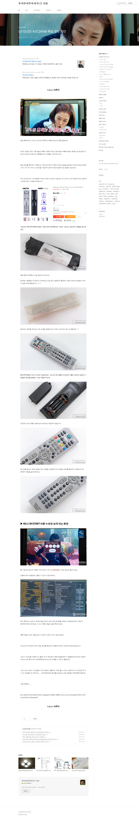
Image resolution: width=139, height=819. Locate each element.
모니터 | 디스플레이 (104, 81)
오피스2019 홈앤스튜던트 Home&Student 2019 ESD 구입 (39, 739)
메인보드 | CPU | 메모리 (105, 69)
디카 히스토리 (102, 144)
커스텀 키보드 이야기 (105, 89)
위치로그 (48, 10)
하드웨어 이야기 (103, 57)
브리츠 (108, 194)
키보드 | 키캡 (103, 59)
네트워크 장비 (103, 91)
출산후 (101, 138)
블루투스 (109, 203)
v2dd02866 (110, 196)
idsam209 (101, 184)
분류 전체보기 (102, 53)
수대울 (104, 196)
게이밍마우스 (116, 191)
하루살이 (102, 127)
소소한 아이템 (26, 729)
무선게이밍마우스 (109, 201)
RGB (100, 194)
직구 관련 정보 (102, 112)
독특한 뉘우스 (102, 121)
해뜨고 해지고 (102, 124)
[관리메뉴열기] (135, 3)
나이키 (101, 106)
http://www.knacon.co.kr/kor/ (31, 72)
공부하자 (101, 97)
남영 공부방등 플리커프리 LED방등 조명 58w (35, 732)
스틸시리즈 (117, 201)
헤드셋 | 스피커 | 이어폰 (105, 67)
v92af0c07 (109, 191)
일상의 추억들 (103, 129)
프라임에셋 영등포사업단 (32, 61)
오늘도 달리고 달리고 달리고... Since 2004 (33, 787)
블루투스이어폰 (116, 186)
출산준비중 (102, 135)
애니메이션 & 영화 (103, 141)
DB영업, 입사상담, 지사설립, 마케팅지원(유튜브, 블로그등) (42, 64)
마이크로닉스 (105, 189)
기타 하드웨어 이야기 (105, 86)
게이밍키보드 (107, 199)
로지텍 (100, 196)
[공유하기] (26, 719)
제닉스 (103, 194)
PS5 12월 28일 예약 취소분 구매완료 (33, 737)
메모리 (101, 76)
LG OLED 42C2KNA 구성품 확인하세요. (34, 734)
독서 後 (101, 150)
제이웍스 (101, 199)
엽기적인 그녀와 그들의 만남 (106, 147)
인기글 (106, 169)
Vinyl (101, 103)
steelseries (111, 184)
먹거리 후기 (102, 115)
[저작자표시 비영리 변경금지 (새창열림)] (41, 719)
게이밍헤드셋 (102, 191)
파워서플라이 (103, 72)
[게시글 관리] (28, 719)
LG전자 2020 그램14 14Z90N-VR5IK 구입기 (35, 741)
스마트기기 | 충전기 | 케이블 (106, 64)
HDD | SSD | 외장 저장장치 (106, 79)
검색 (114, 3)
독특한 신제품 (102, 94)
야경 (116, 196)
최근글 (100, 169)
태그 (26, 10)
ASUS (113, 203)
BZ (106, 184)
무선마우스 (101, 201)
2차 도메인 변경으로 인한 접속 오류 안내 (108, 163)
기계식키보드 (102, 186)
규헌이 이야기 (102, 133)
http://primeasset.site (29, 58)
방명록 (59, 10)
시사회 (111, 189)
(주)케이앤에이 (28, 75)
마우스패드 (116, 189)
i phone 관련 (102, 109)
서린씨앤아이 (114, 199)
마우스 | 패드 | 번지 (104, 62)
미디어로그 (37, 10)
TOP (119, 812)
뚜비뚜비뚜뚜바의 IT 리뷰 (33, 3)
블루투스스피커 (114, 194)
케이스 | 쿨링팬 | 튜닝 (105, 74)
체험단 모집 (102, 118)
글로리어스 (108, 186)
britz (100, 189)
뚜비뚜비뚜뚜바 (102, 203)
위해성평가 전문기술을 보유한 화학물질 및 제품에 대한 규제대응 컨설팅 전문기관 (50, 78)
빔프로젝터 (102, 84)
